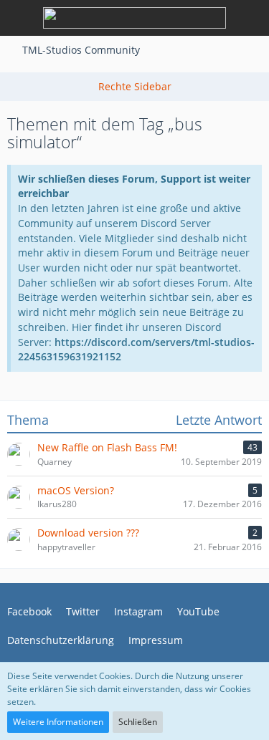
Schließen (137, 722)
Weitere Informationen (58, 722)
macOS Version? (75, 490)
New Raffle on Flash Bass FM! (107, 447)
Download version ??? (88, 532)
